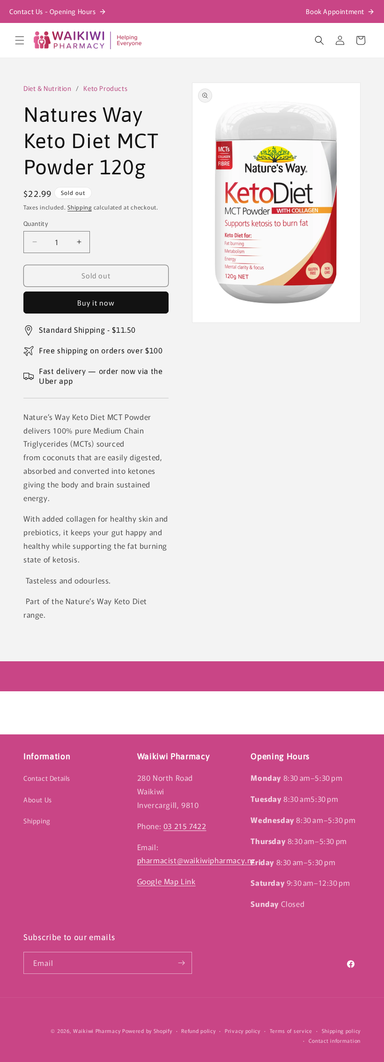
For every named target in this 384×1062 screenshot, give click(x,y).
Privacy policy (242, 1030)
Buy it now (96, 302)
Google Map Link (166, 881)
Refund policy (198, 1030)
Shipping (79, 207)
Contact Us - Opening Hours (52, 11)
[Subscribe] (181, 963)
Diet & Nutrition (47, 88)
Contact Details (46, 778)
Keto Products (105, 88)
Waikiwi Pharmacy (96, 1030)
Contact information (335, 1040)
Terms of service (291, 1030)
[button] (19, 40)
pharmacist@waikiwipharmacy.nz (196, 860)
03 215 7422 (185, 825)
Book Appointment (335, 11)
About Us (37, 799)
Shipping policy (341, 1030)
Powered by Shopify (147, 1030)
